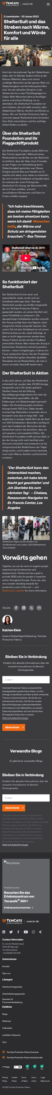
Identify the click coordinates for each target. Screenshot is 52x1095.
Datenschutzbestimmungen (15, 718)
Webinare (6, 1021)
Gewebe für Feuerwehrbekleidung (12, 1000)
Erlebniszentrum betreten (17, 907)
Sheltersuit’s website (13, 590)
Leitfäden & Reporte (11, 1035)
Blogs (5, 1014)
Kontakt (5, 966)
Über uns (6, 973)
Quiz (4, 1042)
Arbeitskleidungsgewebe (13, 993)
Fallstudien (7, 1028)
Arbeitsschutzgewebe (12, 986)
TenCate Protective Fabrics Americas (23, 1052)
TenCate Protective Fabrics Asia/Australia (24, 1057)
